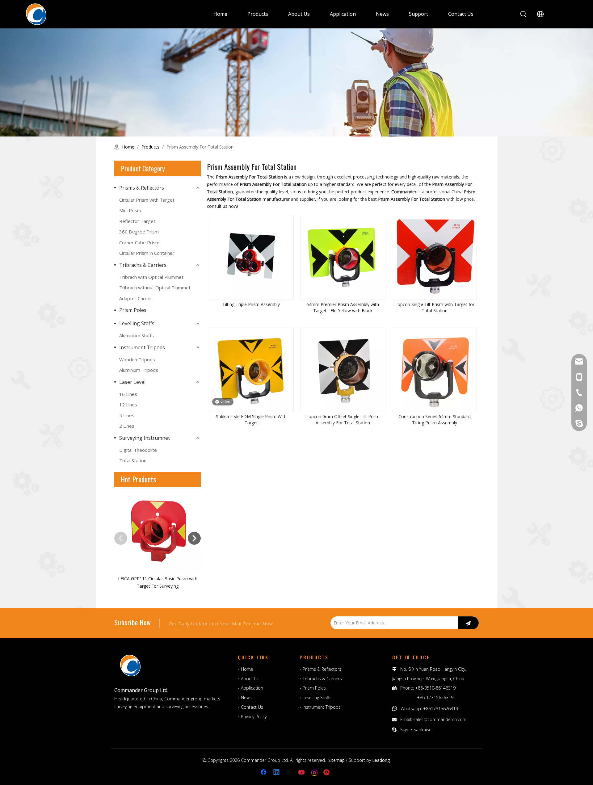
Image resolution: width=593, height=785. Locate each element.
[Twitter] (289, 773)
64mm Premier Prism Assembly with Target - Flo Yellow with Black (342, 307)
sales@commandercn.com (440, 719)
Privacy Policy (254, 717)
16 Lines (128, 394)
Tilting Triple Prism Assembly (251, 304)
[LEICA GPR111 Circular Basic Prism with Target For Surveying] (157, 530)
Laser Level (132, 382)
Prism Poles (132, 310)
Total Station (132, 460)
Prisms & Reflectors (141, 187)
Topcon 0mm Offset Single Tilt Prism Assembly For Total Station (343, 419)
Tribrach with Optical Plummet (151, 277)
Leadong (381, 760)
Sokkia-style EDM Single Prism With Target (251, 419)
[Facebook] (264, 773)
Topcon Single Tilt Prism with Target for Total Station (434, 307)
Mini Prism (130, 210)
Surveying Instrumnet (144, 437)
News (246, 697)
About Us (250, 679)
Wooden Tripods (137, 359)
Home (247, 669)
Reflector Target (137, 221)
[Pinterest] (327, 773)
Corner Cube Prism (139, 242)
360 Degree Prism (139, 232)
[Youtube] (302, 773)
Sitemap (336, 760)
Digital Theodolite (138, 450)
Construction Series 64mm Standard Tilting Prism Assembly (434, 419)
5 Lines (126, 415)
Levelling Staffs (136, 323)
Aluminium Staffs (136, 335)
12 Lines (128, 404)
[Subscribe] (468, 622)
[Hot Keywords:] (523, 14)
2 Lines (126, 426)
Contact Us (252, 707)
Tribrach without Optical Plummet (155, 287)
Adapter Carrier (135, 298)
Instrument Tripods (142, 347)
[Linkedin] (277, 773)
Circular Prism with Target (147, 200)
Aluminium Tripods (138, 370)
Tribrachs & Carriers (142, 265)
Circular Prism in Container (147, 253)
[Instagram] (315, 773)
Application (252, 688)
